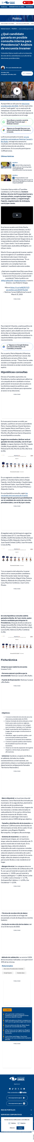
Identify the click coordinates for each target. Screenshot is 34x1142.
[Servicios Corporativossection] (31, 1115)
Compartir (27, 73)
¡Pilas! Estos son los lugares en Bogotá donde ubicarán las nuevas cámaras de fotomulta (17, 1031)
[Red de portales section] (31, 1110)
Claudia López (20, 973)
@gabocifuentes (20, 280)
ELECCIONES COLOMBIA (7, 23)
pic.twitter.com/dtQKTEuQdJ (17, 290)
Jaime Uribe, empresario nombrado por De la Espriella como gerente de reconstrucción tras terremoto (22, 167)
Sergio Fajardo (8, 973)
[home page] (17, 1078)
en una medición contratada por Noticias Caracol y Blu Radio (17, 139)
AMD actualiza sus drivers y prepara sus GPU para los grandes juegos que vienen (18, 1021)
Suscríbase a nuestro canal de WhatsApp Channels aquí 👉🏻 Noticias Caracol (17, 122)
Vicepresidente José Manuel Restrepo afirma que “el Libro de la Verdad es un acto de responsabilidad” (22, 180)
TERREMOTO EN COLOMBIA (16, 6)
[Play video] (17, 91)
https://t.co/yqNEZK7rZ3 (19, 287)
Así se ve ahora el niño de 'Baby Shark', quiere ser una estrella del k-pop (17, 1025)
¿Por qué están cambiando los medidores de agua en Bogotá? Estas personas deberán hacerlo (17, 1015)
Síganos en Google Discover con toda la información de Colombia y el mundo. (19, 130)
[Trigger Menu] (2, 2)
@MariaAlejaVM (7, 280)
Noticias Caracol (5, 28)
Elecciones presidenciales (22, 23)
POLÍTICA (14, 28)
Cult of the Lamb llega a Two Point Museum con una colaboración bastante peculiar (18, 1037)
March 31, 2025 (17, 294)
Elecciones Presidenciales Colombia (13, 968)
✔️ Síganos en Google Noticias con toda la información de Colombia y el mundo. (18, 346)
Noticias (13, 1123)
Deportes (23, 1123)
